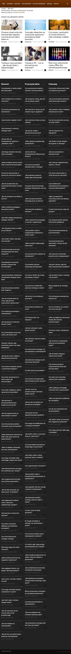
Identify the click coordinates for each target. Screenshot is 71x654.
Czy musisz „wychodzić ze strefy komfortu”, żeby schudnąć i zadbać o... (59, 35)
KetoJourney (28, 41)
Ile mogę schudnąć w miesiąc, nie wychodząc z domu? (34, 523)
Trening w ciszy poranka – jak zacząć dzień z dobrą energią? (11, 65)
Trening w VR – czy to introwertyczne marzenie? (34, 65)
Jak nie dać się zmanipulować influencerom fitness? (35, 154)
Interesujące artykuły (64, 652)
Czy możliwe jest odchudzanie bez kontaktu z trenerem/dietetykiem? (59, 186)
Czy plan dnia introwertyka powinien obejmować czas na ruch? (35, 188)
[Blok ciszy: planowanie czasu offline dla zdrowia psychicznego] (59, 54)
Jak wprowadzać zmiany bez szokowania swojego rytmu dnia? (11, 277)
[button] (67, 4)
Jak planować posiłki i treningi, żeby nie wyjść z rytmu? (34, 500)
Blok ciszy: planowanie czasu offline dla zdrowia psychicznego (58, 65)
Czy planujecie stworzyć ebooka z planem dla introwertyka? (10, 264)
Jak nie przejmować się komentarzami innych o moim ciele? (11, 186)
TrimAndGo (51, 41)
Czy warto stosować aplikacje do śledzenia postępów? (9, 526)
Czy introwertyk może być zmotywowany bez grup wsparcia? (10, 251)
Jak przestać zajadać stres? (11, 120)
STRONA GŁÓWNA (19, 12)
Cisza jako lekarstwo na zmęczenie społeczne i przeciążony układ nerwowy (35, 35)
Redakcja (49, 3)
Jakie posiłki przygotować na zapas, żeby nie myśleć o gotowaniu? (35, 557)
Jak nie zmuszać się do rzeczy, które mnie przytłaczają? (9, 613)
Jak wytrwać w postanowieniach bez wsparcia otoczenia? (9, 403)
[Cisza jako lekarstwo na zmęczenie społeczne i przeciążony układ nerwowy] (35, 25)
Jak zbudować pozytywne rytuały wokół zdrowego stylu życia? (35, 580)
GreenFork (4, 41)
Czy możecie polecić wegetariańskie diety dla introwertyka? (57, 366)
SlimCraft (51, 70)
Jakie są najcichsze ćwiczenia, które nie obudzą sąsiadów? (59, 199)
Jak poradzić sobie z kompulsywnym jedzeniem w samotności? (35, 476)
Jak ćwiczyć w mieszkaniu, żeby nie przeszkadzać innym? (58, 343)
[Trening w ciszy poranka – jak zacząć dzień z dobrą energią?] (11, 54)
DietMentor (28, 70)
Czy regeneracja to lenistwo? (35, 466)
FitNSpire (3, 70)
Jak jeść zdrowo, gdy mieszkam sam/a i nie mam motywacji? (10, 345)
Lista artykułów (26, 3)
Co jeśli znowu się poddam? (35, 370)
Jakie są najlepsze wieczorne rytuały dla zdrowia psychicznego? (59, 319)
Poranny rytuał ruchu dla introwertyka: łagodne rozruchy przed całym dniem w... (11, 35)
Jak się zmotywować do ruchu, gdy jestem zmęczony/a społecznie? (10, 301)
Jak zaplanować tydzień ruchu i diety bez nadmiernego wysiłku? (9, 502)
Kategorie (17, 3)
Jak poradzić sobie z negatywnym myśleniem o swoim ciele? (34, 233)
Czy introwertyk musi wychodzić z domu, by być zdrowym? (58, 243)
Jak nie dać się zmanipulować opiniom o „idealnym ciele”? (10, 141)
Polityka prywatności (39, 3)
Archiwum (10, 3)
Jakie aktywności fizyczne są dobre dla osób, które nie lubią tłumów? (11, 437)
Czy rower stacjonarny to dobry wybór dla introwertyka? (10, 379)
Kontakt (56, 3)
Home (3, 3)
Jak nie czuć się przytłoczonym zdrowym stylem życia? (33, 391)
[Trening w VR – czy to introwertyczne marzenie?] (35, 54)
